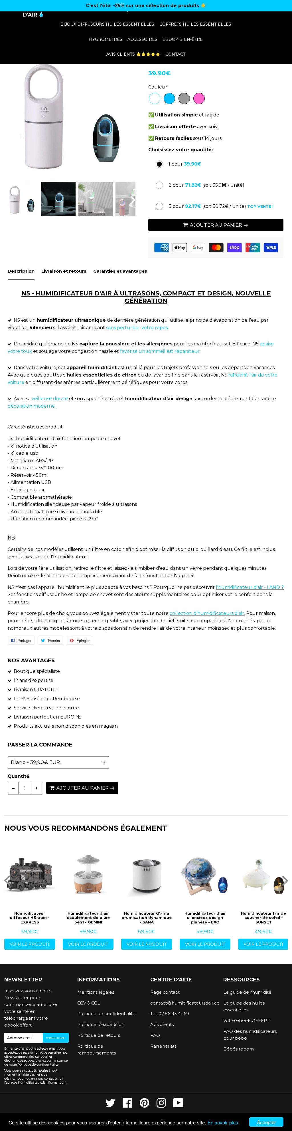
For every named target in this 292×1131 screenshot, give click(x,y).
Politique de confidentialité (38, 1064)
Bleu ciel (169, 98)
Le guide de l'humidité (247, 992)
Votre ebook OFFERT (246, 1020)
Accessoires (142, 39)
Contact (175, 54)
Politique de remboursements (96, 1049)
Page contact (165, 992)
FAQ (155, 1035)
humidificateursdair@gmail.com (42, 1082)
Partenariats (163, 1046)
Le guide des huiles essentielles (244, 1006)
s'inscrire (55, 1038)
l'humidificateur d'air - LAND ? (250, 587)
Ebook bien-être (183, 39)
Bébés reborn (238, 1049)
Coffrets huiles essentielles (195, 24)
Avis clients (162, 1024)
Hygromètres (105, 39)
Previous (13, 113)
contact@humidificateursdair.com (182, 1003)
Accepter (266, 1122)
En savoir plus (223, 1122)
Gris (184, 98)
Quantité (18, 776)
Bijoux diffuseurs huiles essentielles (107, 24)
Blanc (154, 98)
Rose (199, 98)
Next (126, 113)
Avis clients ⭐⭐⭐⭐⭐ (133, 54)
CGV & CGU (89, 1003)
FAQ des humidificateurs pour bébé (250, 1035)
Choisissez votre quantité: (180, 149)
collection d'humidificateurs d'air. (207, 613)
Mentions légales (95, 992)
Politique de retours (98, 1035)
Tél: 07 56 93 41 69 (169, 1013)
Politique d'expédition (100, 1024)
